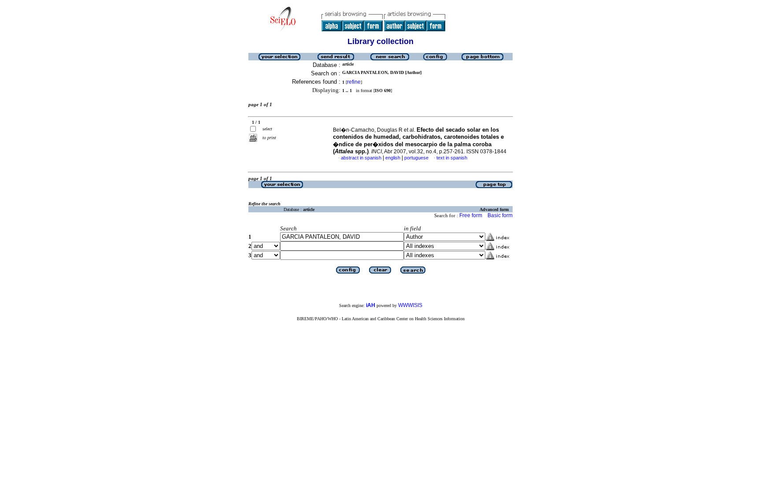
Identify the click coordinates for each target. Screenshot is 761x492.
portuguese (416, 157)
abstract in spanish (361, 157)
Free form (470, 215)
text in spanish (451, 157)
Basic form (500, 215)
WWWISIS (410, 305)
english (392, 157)
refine (354, 82)
